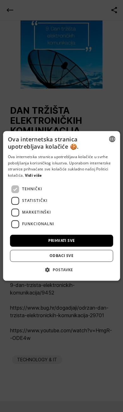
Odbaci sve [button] (61, 256)
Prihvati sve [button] (61, 240)
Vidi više (33, 175)
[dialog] (61, 206)
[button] (61, 270)
